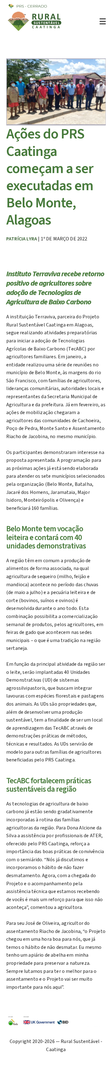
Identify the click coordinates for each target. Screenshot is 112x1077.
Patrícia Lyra (21, 238)
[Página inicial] (35, 30)
